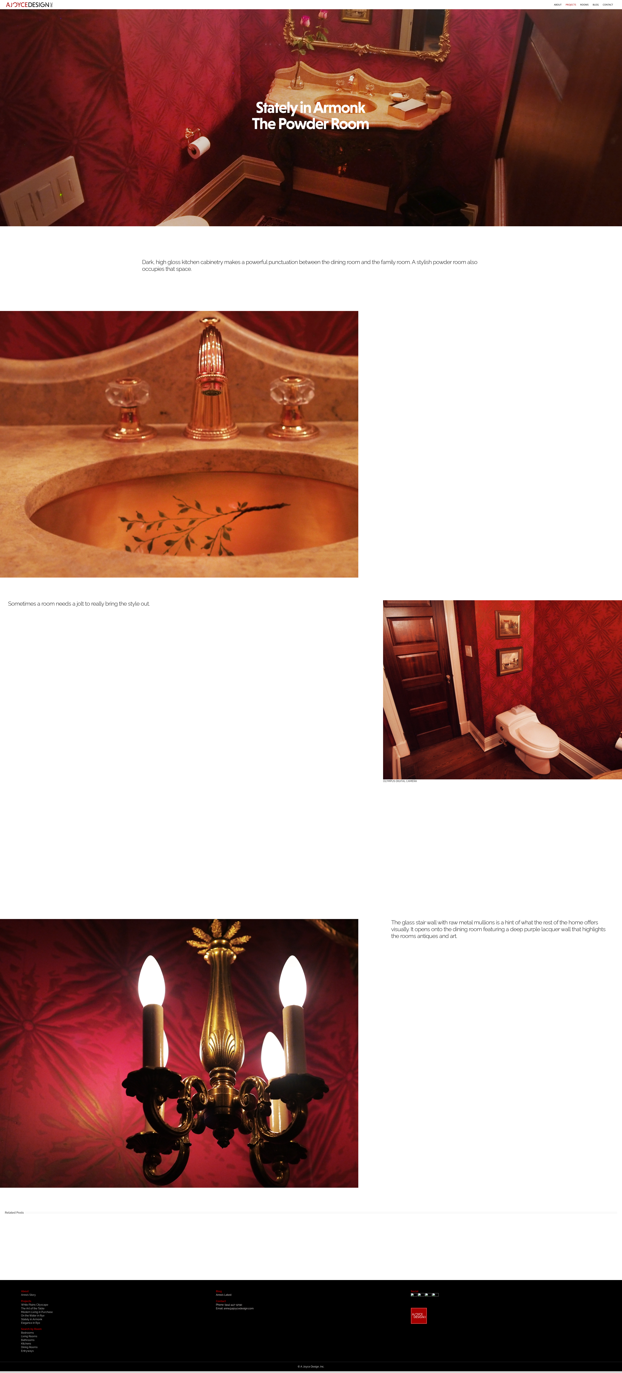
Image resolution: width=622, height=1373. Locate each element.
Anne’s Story (28, 1294)
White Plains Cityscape (34, 1304)
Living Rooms (29, 1336)
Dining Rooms (29, 1347)
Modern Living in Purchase (37, 1312)
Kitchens (26, 1343)
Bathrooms (28, 1340)
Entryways (27, 1350)
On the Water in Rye (32, 1315)
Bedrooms (27, 1332)
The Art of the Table (32, 1308)
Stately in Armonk (31, 1319)
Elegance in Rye (30, 1322)
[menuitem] (558, 4)
